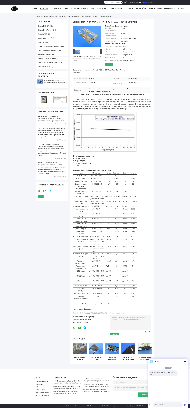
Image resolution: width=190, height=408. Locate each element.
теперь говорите (135, 2)
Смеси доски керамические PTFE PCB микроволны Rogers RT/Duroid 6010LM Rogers (67, 388)
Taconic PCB (62, 16)
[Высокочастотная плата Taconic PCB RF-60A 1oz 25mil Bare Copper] (87, 37)
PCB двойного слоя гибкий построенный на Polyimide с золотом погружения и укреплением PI (96, 380)
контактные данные (42, 395)
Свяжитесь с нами (116, 8)
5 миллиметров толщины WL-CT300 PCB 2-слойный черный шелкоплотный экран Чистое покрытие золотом (97, 385)
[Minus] (185, 361)
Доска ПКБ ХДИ (44, 54)
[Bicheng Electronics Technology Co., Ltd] (14, 9)
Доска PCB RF (43, 26)
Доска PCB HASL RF (82, 304)
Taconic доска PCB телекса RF (99, 304)
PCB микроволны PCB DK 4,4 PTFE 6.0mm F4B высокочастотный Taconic (145, 358)
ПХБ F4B (41, 42)
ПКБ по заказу (43, 67)
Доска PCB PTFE (44, 38)
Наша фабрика (40, 390)
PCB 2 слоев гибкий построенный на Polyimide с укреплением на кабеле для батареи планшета (97, 391)
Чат (108, 64)
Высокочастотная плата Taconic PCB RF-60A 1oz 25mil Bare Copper (87, 58)
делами (181, 8)
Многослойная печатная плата (49, 46)
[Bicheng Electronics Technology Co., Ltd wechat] (45, 191)
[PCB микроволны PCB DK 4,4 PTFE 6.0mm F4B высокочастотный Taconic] (145, 349)
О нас (66, 8)
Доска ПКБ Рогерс (45, 30)
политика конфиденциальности (54, 406)
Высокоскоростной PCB (47, 58)
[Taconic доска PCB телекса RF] (96, 349)
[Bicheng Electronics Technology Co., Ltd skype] (51, 191)
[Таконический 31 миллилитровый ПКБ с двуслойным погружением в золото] (128, 349)
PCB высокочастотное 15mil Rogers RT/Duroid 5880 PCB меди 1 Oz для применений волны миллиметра (66, 393)
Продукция (53, 16)
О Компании (40, 387)
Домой (34, 8)
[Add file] (150, 405)
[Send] (185, 405)
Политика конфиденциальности (162, 8)
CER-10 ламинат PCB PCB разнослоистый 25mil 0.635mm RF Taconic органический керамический (80, 358)
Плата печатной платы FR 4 (48, 62)
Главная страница (42, 16)
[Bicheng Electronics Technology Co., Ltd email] (40, 191)
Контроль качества (98, 8)
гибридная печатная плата (47, 50)
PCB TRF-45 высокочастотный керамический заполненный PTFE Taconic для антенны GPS (55, 82)
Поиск (124, 2)
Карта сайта (141, 8)
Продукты (44, 8)
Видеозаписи (56, 8)
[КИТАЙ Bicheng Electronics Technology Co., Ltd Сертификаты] (44, 99)
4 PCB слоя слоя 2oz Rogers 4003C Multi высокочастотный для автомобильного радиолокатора (67, 382)
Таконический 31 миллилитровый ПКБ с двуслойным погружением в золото (128, 358)
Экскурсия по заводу (79, 8)
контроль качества (42, 392)
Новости (129, 8)
